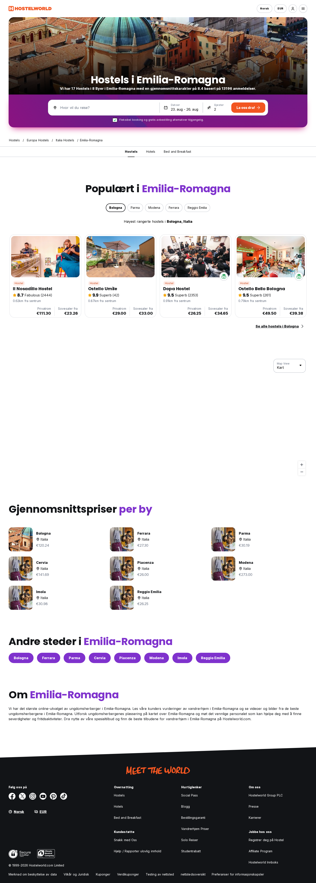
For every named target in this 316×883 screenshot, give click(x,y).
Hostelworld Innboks (263, 862)
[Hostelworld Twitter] (22, 796)
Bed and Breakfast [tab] (177, 151)
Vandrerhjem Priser (195, 829)
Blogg (185, 806)
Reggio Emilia (213, 658)
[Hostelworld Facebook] (12, 796)
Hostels (119, 795)
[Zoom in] (301, 464)
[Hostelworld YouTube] (43, 796)
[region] (158, 417)
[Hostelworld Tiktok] (63, 796)
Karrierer (255, 817)
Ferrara (48, 658)
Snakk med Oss (125, 840)
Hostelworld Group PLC (266, 795)
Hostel (19, 283)
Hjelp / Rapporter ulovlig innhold (137, 851)
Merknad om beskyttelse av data (33, 874)
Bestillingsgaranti (193, 817)
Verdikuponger (128, 874)
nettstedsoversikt (193, 874)
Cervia (100, 658)
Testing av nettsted (160, 874)
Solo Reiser (189, 840)
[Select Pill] (292, 8)
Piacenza (127, 658)
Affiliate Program (261, 851)
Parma (74, 658)
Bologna (21, 658)
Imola (182, 658)
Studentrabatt (191, 851)
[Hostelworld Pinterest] (53, 796)
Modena (156, 658)
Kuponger (103, 874)
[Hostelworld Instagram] (32, 796)
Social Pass (189, 795)
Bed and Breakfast (127, 817)
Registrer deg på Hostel (266, 840)
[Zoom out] (301, 471)
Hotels (118, 806)
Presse (254, 806)
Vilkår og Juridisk (76, 874)
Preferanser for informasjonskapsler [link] (238, 874)
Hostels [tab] (131, 151)
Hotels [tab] (150, 151)
